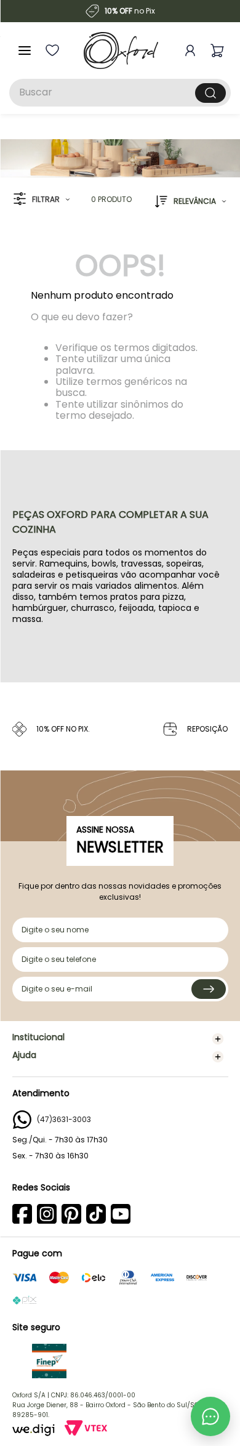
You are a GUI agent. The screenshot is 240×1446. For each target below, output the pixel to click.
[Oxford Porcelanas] (121, 50)
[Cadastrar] (208, 989)
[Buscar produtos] (210, 93)
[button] (41, 199)
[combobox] (120, 93)
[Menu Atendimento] (210, 1416)
